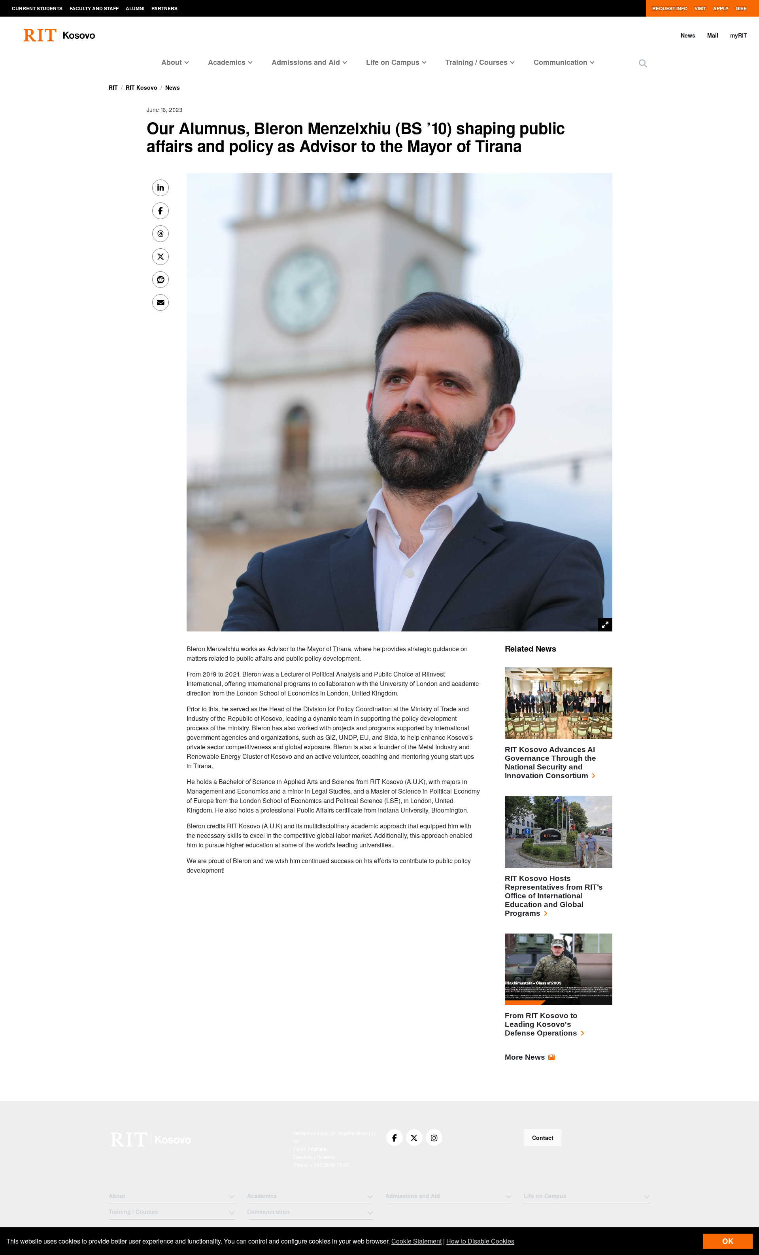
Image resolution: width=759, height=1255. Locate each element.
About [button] (171, 62)
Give (741, 8)
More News (525, 1057)
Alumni (135, 8)
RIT (113, 87)
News (688, 35)
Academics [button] (226, 62)
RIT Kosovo (141, 87)
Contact (542, 1138)
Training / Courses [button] (477, 62)
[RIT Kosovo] (151, 1139)
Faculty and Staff (94, 8)
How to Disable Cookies (480, 1241)
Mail (712, 35)
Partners (164, 8)
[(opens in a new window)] (394, 1137)
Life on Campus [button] (392, 62)
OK (727, 1241)
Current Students (37, 8)
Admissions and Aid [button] (306, 62)
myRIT (738, 35)
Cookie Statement (416, 1241)
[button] (643, 63)
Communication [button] (560, 62)
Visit (700, 8)
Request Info (669, 8)
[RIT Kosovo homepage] (60, 35)
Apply (721, 8)
